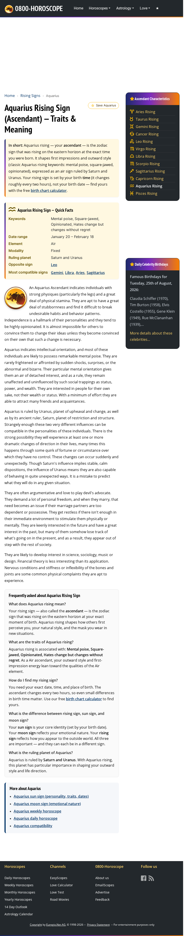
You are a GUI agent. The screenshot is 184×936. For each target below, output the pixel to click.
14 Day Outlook (15, 907)
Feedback (102, 899)
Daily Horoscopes (17, 878)
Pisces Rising (146, 193)
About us (102, 878)
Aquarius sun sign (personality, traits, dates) (51, 796)
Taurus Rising (147, 119)
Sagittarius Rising (150, 171)
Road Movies (59, 899)
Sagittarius (96, 272)
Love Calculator (61, 885)
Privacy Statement (98, 925)
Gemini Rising (147, 126)
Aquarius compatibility (33, 825)
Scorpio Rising (148, 163)
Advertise (102, 892)
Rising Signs (30, 95)
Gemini (57, 272)
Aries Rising (145, 111)
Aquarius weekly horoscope (37, 811)
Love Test (57, 892)
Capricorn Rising (150, 178)
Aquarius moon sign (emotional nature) (47, 803)
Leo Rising (144, 141)
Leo (54, 264)
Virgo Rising (146, 148)
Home (78, 8)
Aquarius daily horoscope (35, 818)
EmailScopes (104, 885)
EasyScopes (58, 878)
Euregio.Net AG (56, 925)
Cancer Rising (147, 134)
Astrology (123, 8)
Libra (69, 272)
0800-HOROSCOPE (39, 8)
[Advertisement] (92, 54)
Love (143, 8)
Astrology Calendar (18, 914)
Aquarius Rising (149, 186)
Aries (80, 272)
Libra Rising (145, 156)
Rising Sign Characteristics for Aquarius (15, 298)
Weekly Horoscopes (18, 885)
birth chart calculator (49, 190)
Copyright (36, 925)
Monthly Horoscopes (19, 892)
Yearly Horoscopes (18, 899)
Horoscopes (98, 8)
